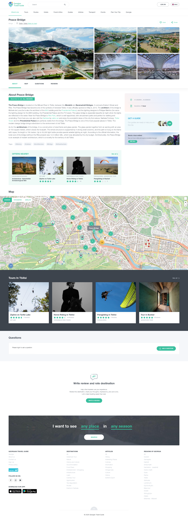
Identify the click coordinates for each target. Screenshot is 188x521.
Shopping (108, 467)
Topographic (18, 200)
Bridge (11, 23)
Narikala (46, 118)
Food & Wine (58, 12)
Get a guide (134, 118)
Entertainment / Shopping (75, 470)
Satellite (28, 200)
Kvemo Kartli (148, 470)
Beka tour (147, 488)
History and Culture (73, 462)
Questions (39, 84)
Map (26, 84)
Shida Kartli (147, 465)
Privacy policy (13, 465)
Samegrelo (147, 459)
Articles (80, 12)
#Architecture (39, 144)
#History (18, 144)
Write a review (94, 400)
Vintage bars (109, 470)
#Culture (28, 144)
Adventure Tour (72, 457)
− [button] (185, 205)
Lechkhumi (147, 483)
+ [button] (185, 202)
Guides (70, 12)
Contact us (12, 459)
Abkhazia (147, 480)
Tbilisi (146, 478)
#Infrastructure (61, 144)
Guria (145, 472)
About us (12, 457)
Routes (36, 12)
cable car (55, 118)
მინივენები (148, 493)
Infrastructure (71, 472)
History (107, 475)
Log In (163, 4)
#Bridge (50, 144)
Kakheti (146, 462)
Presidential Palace (69, 110)
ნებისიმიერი (148, 485)
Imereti (146, 491)
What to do (15, 12)
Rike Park (51, 115)
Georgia (128, 12)
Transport (92, 12)
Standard (7, 200)
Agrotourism (71, 480)
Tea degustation (72, 483)
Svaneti (146, 457)
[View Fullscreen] (185, 198)
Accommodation (72, 465)
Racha (146, 475)
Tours (26, 12)
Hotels (46, 12)
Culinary (108, 462)
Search (94, 437)
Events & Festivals (72, 488)
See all (114, 154)
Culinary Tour (71, 478)
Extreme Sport (110, 478)
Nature (69, 459)
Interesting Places (111, 459)
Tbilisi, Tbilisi (28, 23)
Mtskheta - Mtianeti (150, 498)
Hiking (107, 457)
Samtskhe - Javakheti (151, 467)
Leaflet (175, 269)
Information (109, 465)
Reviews (54, 84)
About (15, 84)
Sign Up (11, 462)
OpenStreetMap (183, 269)
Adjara (146, 496)
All (67, 454)
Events (103, 12)
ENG (175, 4)
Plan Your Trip (115, 12)
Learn (68, 475)
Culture (107, 472)
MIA (47, 110)
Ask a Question (167, 348)
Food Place (70, 467)
